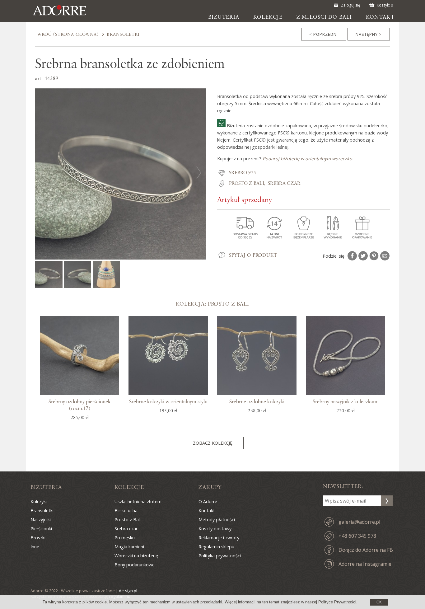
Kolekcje (268, 17)
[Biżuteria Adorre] (64, 15)
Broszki (37, 538)
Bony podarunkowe (134, 565)
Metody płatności (216, 519)
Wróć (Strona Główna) (68, 34)
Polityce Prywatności (337, 602)
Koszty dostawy (214, 529)
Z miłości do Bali (324, 17)
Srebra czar (284, 183)
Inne (34, 547)
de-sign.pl (128, 590)
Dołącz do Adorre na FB (366, 549)
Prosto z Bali (246, 183)
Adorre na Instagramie (365, 563)
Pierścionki (41, 529)
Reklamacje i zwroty (218, 538)
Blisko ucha (126, 510)
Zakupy (210, 487)
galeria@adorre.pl (359, 521)
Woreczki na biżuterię (136, 556)
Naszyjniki (40, 519)
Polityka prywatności (219, 556)
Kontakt (380, 17)
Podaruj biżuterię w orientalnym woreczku (307, 159)
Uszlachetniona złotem (137, 501)
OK (379, 602)
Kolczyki (38, 501)
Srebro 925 (242, 173)
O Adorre (207, 501)
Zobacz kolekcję (212, 443)
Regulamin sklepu (216, 547)
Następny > (369, 34)
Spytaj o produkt (253, 255)
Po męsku (124, 538)
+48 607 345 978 (357, 535)
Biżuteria (223, 17)
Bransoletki (123, 34)
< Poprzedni (323, 34)
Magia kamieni (129, 547)
